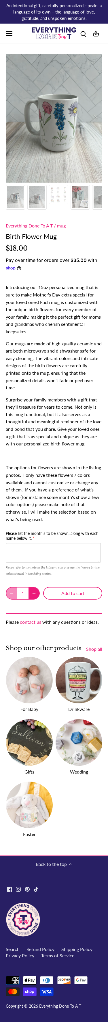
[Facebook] (9, 888)
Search (13, 949)
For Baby (29, 709)
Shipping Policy (76, 949)
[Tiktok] (36, 888)
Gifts (29, 771)
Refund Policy (40, 949)
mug (61, 225)
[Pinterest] (27, 888)
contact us (30, 622)
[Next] (95, 118)
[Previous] (13, 118)
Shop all (94, 649)
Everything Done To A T (29, 225)
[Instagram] (18, 888)
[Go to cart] (95, 33)
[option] (54, 118)
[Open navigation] (9, 33)
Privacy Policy (20, 955)
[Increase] (34, 593)
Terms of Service (57, 955)
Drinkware (79, 709)
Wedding (79, 771)
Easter (29, 834)
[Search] (83, 33)
